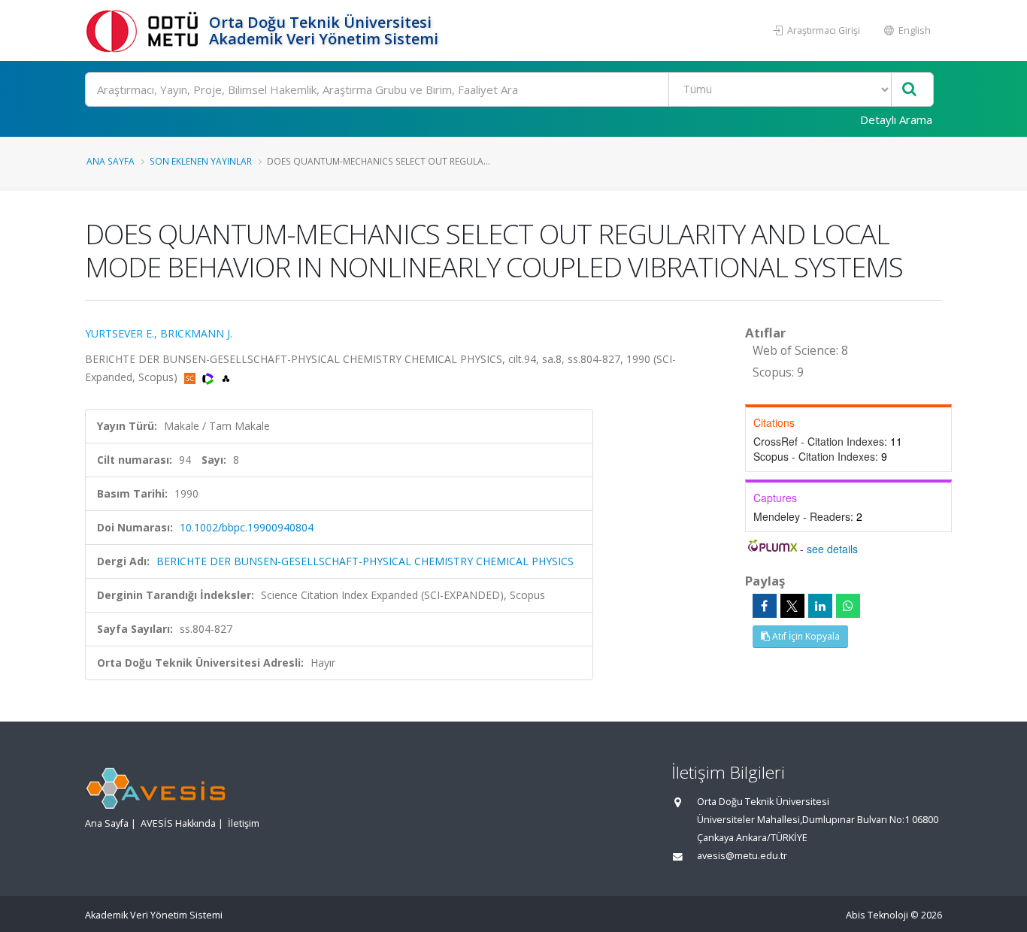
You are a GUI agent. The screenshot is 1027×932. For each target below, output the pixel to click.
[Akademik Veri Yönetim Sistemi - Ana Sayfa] (145, 30)
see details (832, 548)
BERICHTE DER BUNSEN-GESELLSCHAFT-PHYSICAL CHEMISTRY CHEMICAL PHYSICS (365, 561)
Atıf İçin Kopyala (805, 636)
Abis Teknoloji (877, 915)
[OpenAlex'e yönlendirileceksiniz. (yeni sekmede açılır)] (226, 377)
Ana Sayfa (110, 161)
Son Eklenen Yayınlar (201, 161)
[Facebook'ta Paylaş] (765, 606)
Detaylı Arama (896, 119)
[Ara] (909, 90)
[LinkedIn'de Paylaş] (820, 606)
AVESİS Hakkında (178, 823)
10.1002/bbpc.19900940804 (247, 527)
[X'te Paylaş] (792, 606)
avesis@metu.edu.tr (742, 855)
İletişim (243, 823)
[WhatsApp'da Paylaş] (848, 606)
